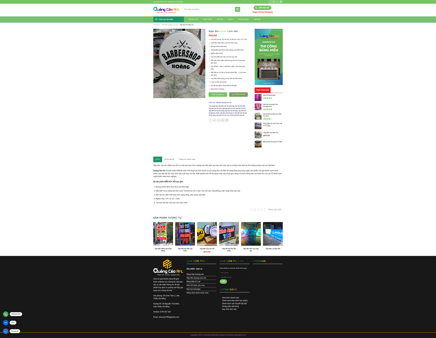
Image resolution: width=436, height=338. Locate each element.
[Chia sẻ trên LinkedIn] (227, 120)
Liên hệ (257, 19)
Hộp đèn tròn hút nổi (207, 249)
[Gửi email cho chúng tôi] (273, 2)
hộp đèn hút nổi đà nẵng (216, 111)
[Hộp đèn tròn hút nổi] (207, 234)
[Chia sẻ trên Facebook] (211, 120)
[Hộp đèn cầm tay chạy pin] (251, 234)
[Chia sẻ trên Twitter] (215, 120)
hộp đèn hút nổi (240, 108)
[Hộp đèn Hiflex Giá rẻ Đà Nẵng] (163, 234)
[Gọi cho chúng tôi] (277, 2)
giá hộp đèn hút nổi (229, 108)
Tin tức (220, 19)
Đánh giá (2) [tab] (169, 159)
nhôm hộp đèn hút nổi (237, 115)
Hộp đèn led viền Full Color (185, 250)
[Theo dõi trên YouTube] (281, 2)
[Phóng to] (156, 95)
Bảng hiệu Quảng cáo (195, 274)
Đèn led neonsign (193, 289)
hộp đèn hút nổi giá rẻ (227, 113)
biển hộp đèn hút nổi (235, 106)
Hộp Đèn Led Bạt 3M (273, 249)
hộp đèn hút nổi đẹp (231, 111)
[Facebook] (5, 331)
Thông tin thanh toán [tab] (186, 159)
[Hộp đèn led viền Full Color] (185, 234)
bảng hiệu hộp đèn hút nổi (220, 106)
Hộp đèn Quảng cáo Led (169, 25)
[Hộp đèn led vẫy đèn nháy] (229, 234)
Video (230, 19)
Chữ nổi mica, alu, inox (196, 285)
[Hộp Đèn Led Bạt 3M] (273, 234)
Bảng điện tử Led (193, 281)
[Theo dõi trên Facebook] (270, 2)
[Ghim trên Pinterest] (223, 120)
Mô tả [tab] (158, 159)
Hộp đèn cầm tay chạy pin (251, 250)
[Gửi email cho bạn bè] (219, 120)
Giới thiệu (207, 19)
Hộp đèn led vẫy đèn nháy (229, 250)
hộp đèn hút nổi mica (223, 115)
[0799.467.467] (5, 314)
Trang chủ (193, 19)
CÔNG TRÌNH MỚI (262, 90)
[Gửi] (237, 9)
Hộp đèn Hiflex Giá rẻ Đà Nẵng (163, 250)
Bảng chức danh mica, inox (197, 293)
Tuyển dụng (243, 19)
